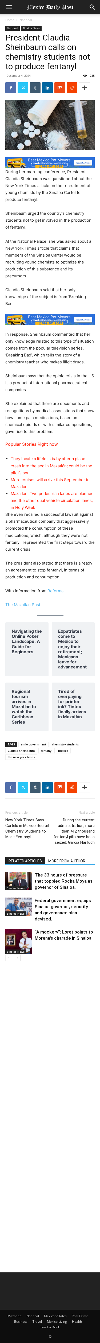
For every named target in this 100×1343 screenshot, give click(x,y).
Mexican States (55, 1316)
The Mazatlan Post (22, 604)
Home (9, 20)
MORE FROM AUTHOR (66, 861)
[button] (9, 7)
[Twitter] (23, 87)
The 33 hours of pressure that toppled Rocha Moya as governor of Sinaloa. (64, 881)
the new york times (21, 757)
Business (20, 1321)
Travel (37, 1321)
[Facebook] (10, 87)
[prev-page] (8, 958)
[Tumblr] (35, 87)
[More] (84, 87)
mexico (63, 751)
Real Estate (80, 1316)
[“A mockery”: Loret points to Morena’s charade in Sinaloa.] (18, 941)
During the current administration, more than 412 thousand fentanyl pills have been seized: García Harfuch (74, 831)
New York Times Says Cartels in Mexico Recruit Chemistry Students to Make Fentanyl (27, 828)
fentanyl (46, 751)
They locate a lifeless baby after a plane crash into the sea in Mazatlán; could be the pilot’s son (51, 465)
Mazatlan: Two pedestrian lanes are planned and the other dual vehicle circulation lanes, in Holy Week (52, 500)
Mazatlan (14, 1316)
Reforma (55, 590)
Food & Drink (50, 1327)
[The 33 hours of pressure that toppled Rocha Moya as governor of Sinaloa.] (18, 881)
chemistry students (65, 744)
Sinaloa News (31, 28)
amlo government (33, 744)
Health (77, 1321)
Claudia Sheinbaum (21, 751)
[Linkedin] (47, 87)
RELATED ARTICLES (25, 861)
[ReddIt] (72, 87)
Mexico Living (57, 1321)
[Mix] (59, 87)
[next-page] (17, 958)
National (25, 20)
